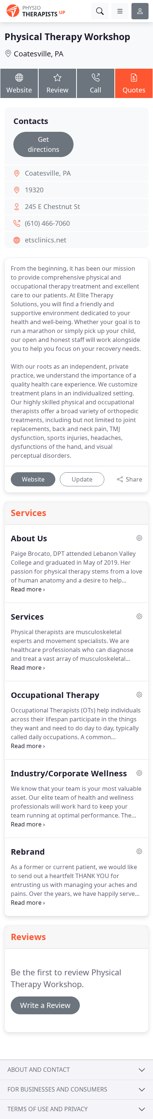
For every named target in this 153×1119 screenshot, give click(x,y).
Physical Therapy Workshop (67, 36)
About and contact (38, 1070)
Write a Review (45, 1005)
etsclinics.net (45, 239)
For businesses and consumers (57, 1089)
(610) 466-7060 (47, 223)
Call (95, 89)
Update (82, 479)
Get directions (43, 144)
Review (57, 89)
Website (19, 89)
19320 (34, 189)
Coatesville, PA (39, 54)
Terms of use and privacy (47, 1109)
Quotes (134, 89)
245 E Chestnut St (52, 206)
